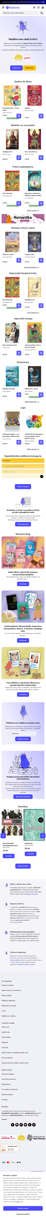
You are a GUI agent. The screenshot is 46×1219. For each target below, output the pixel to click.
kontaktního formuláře (10, 1113)
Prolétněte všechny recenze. (26, 964)
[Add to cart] (18, 116)
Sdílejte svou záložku (9, 1016)
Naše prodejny (7, 995)
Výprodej (5, 1047)
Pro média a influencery (10, 1089)
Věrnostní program (8, 1074)
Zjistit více (19, 1201)
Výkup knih (5, 1027)
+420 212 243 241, (16, 1115)
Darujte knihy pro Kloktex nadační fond (15, 1063)
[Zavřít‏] (44, 2)
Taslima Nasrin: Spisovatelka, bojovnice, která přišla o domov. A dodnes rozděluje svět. (23, 628)
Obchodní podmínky (9, 1079)
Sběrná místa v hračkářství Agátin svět (15, 1053)
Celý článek (23, 584)
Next (42, 835)
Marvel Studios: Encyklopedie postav (10, 844)
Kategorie (5, 1042)
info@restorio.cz (31, 1113)
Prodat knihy (29, 68)
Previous (3, 835)
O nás (4, 1011)
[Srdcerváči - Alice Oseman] (34, 825)
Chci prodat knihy (23, 524)
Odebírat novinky (23, 739)
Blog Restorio (6, 1084)
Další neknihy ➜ (33, 449)
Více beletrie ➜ (33, 313)
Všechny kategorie (23, 486)
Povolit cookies (23, 1208)
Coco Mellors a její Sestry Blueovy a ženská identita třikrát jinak (23, 683)
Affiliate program (7, 1094)
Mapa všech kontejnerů (23, 797)
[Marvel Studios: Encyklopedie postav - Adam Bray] (12, 825)
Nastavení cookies (23, 1214)
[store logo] (13, 7)
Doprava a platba (8, 985)
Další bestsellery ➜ (31, 267)
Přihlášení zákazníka (8, 1001)
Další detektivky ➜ (32, 402)
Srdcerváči (29, 843)
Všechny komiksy (23, 866)
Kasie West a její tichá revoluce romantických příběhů (23, 573)
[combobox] (23, 13)
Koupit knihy (16, 68)
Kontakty (5, 1100)
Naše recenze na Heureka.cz (11, 990)
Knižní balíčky (6, 1037)
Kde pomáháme (7, 1058)
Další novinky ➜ (33, 210)
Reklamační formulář (9, 1006)
